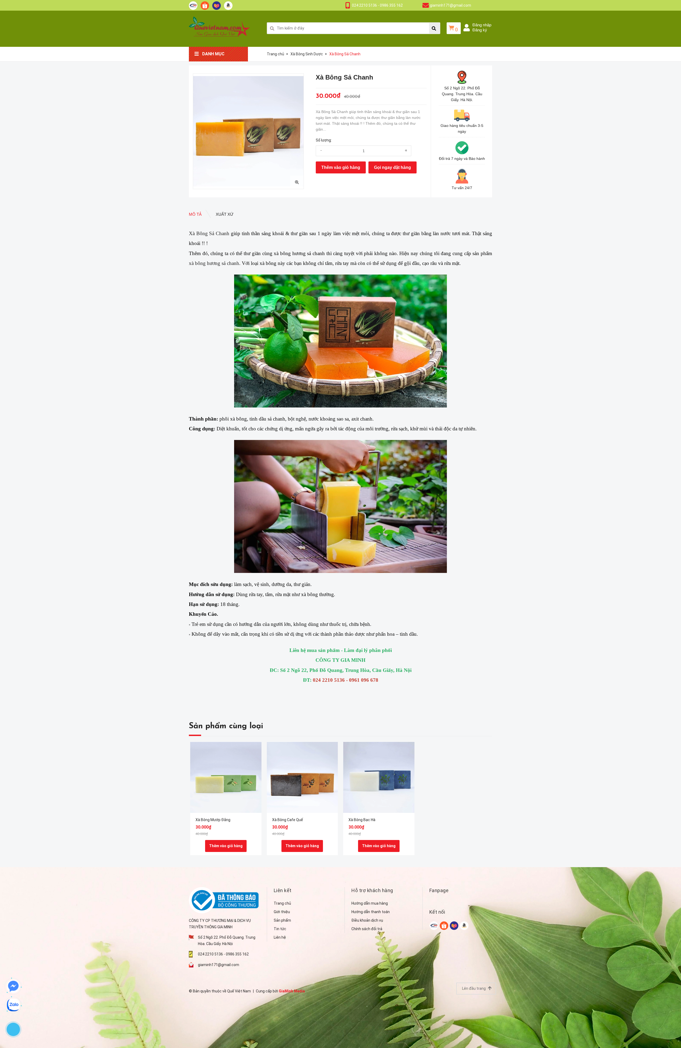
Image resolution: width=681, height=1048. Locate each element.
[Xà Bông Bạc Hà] (378, 777)
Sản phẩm (282, 920)
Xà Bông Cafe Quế (287, 820)
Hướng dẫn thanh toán (370, 912)
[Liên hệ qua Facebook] (13, 986)
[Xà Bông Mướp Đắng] (225, 777)
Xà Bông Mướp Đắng (213, 820)
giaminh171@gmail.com (450, 5)
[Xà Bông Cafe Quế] (302, 777)
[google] (434, 925)
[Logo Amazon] (228, 5)
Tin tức (280, 929)
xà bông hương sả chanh (214, 263)
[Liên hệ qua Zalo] (13, 1005)
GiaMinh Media (292, 991)
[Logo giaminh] (193, 5)
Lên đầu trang (474, 988)
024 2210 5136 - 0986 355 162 (377, 5)
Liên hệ (280, 937)
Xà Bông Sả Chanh (209, 233)
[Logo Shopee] (205, 5)
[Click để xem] (248, 131)
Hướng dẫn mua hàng (369, 903)
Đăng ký (479, 30)
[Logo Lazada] (216, 5)
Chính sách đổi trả (366, 929)
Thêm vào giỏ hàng (340, 167)
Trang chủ (282, 903)
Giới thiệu (282, 912)
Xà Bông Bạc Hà (361, 820)
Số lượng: (324, 140)
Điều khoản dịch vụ (367, 920)
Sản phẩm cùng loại (226, 726)
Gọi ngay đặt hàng (392, 167)
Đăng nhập (481, 25)
